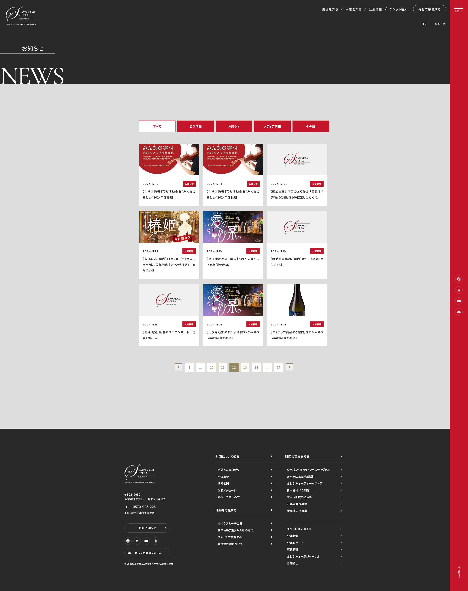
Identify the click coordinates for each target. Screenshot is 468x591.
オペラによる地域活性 (301, 476)
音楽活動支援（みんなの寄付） (236, 530)
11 (223, 367)
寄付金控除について (230, 544)
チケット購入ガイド (299, 529)
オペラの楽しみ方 (229, 497)
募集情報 (293, 549)
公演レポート (295, 543)
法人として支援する (230, 537)
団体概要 (223, 476)
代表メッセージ (227, 490)
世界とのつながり (228, 470)
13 (245, 367)
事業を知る (354, 9)
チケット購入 (399, 9)
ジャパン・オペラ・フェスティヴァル (308, 470)
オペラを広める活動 (299, 497)
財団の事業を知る (297, 456)
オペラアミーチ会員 (230, 523)
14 (256, 367)
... (200, 367)
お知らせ (292, 563)
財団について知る (227, 456)
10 (212, 367)
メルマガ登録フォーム (148, 553)
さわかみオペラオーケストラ (305, 483)
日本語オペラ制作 (298, 490)
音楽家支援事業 (297, 511)
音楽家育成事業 (297, 504)
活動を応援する (226, 510)
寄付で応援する (429, 9)
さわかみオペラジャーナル (303, 556)
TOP (425, 24)
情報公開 (223, 483)
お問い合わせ (147, 528)
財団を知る (330, 9)
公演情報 (375, 9)
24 (278, 367)
